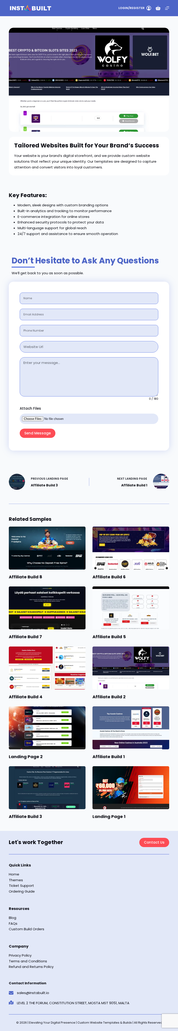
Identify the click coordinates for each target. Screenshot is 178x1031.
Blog (12, 917)
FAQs (13, 923)
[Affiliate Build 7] (47, 607)
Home (14, 874)
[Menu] (167, 8)
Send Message (37, 433)
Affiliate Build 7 (25, 637)
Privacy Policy (20, 955)
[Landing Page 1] (130, 787)
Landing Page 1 (108, 816)
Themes (16, 880)
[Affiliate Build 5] (130, 607)
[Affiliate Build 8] (47, 548)
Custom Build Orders (26, 929)
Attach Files (30, 408)
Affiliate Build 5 (109, 637)
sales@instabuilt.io (33, 992)
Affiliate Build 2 (109, 697)
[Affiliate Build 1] (130, 727)
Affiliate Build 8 (25, 577)
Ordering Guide (22, 891)
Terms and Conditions (28, 961)
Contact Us (154, 842)
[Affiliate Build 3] (47, 787)
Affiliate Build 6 (109, 577)
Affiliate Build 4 (25, 697)
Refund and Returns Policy (31, 966)
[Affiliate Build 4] (47, 668)
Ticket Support (21, 885)
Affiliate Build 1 (108, 757)
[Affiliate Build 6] (130, 548)
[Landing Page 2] (47, 727)
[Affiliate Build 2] (130, 668)
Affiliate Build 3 (25, 816)
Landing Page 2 (26, 757)
